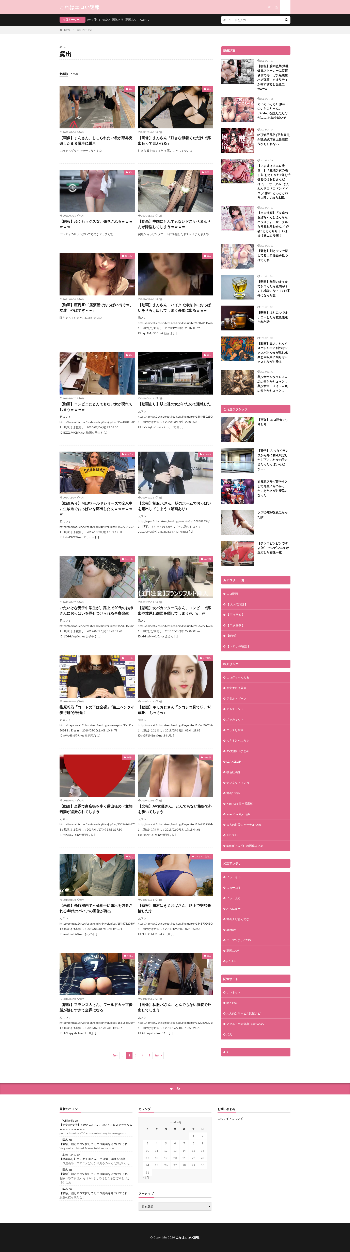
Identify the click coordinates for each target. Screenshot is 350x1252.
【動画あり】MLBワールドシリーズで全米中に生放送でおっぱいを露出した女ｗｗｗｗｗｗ (96, 508)
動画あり (131, 19)
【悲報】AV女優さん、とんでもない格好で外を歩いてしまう (175, 809)
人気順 (74, 73)
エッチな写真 (234, 730)
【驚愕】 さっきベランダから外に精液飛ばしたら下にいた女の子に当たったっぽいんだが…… (272, 460)
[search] (286, 20)
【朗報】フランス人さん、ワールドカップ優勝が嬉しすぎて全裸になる (96, 1007)
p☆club (231, 961)
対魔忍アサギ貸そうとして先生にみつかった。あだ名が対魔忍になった (272, 488)
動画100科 (233, 793)
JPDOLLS (232, 835)
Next (157, 1055)
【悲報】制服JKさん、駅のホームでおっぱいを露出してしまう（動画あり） (174, 506)
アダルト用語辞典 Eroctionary (245, 1024)
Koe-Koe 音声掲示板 (239, 803)
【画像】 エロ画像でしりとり (272, 422)
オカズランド (234, 709)
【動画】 (232, 635)
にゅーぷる (233, 887)
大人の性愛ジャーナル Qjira (243, 824)
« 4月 (146, 1177)
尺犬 (229, 1034)
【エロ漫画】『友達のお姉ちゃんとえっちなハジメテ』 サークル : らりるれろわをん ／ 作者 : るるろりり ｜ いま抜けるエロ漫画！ (273, 224)
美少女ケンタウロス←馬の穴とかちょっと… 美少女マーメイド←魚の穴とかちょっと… (272, 383)
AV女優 (92, 19)
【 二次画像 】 (235, 625)
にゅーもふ (233, 877)
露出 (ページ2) (84, 29)
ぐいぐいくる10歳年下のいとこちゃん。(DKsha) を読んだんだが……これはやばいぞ (272, 111)
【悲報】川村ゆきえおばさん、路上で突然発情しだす (174, 908)
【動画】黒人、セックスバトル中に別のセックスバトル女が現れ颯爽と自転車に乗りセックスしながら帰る (272, 352)
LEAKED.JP (233, 761)
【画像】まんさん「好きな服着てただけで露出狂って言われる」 (174, 140)
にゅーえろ (233, 898)
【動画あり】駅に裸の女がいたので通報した (174, 404)
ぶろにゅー (233, 908)
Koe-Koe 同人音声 (238, 814)
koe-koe (231, 1002)
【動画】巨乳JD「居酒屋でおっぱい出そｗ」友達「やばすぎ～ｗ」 (96, 307)
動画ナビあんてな (237, 919)
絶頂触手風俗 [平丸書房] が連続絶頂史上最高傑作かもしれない (273, 139)
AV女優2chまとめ (237, 751)
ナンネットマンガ (237, 782)
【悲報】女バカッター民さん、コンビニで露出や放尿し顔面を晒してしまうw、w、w (174, 610)
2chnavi (231, 929)
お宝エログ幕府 (236, 688)
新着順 (64, 73)
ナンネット (233, 992)
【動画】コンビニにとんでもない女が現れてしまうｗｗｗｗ (96, 407)
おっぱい (104, 19)
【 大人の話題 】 (237, 604)
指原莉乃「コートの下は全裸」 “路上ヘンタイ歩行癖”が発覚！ (97, 710)
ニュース (129, 559)
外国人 (208, 172)
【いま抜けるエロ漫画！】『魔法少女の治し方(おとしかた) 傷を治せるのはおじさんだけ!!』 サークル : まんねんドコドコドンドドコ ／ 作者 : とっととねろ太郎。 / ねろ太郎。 (273, 181)
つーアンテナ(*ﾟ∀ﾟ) (238, 940)
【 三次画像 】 (235, 614)
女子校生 (207, 658)
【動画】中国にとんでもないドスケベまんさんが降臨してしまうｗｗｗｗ (174, 224)
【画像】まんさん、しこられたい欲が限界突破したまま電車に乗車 (96, 140)
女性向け (207, 454)
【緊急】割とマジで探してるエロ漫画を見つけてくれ (272, 255)
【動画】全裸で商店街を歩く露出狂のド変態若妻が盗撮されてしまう (96, 809)
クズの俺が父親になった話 (272, 514)
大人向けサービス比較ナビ (243, 1013)
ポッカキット (234, 719)
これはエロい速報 (80, 7)
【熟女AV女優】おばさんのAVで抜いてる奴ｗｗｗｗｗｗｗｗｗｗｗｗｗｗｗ (96, 1127)
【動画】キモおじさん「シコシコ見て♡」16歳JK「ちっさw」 (174, 710)
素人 (131, 89)
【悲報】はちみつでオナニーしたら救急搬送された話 (272, 317)
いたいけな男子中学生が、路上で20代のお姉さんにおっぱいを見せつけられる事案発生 (96, 610)
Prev (115, 1055)
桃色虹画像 (233, 772)
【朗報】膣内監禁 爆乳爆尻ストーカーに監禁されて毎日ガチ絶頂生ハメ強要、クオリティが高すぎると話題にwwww (272, 77)
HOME (66, 29)
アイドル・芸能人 (203, 856)
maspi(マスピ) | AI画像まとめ (244, 845)
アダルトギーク (236, 698)
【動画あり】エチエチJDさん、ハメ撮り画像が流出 (92, 1159)
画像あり (117, 19)
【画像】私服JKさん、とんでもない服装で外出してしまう (174, 1007)
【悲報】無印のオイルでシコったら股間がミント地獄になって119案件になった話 (273, 288)
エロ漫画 (232, 593)
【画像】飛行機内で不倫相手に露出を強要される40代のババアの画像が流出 (96, 908)
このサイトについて (230, 1118)
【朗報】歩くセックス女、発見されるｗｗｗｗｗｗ (96, 224)
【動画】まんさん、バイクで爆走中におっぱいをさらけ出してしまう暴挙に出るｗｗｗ (174, 307)
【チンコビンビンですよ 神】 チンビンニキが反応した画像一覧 (273, 547)
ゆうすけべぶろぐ (237, 740)
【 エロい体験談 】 (238, 646)
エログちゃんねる (237, 677)
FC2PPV (144, 19)
